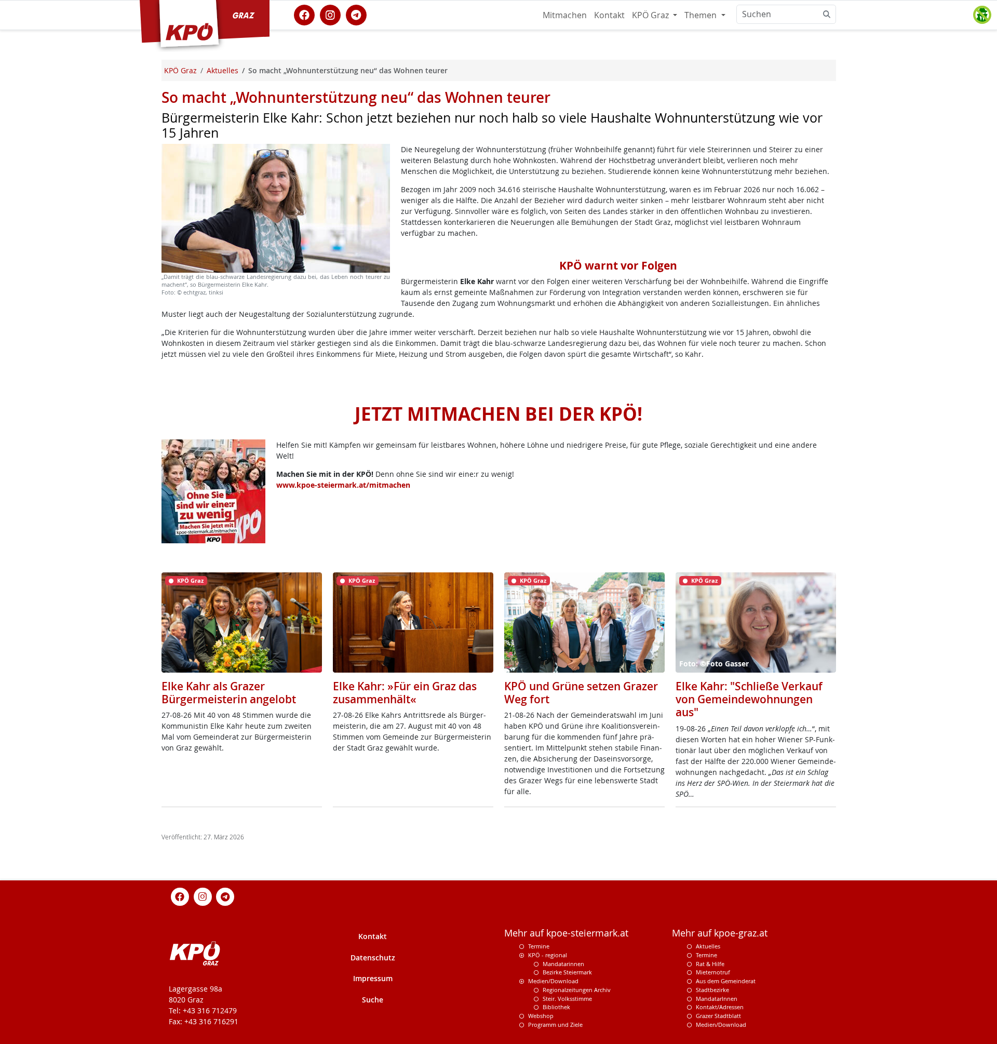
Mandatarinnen (563, 964)
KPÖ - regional (547, 955)
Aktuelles (708, 946)
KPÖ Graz (651, 15)
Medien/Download (553, 981)
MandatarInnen (716, 998)
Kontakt (609, 15)
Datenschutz (373, 957)
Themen (701, 15)
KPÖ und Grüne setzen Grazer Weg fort (581, 692)
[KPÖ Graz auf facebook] (304, 14)
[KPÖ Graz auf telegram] (356, 14)
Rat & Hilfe (710, 964)
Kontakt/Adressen (720, 1007)
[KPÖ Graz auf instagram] (330, 14)
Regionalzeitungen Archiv (577, 990)
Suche (372, 1000)
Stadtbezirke (712, 990)
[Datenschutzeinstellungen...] (982, 15)
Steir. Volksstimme (567, 998)
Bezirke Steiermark (567, 972)
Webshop (541, 1016)
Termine (538, 946)
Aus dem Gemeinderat (726, 981)
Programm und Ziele (555, 1024)
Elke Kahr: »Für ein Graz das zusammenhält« (405, 692)
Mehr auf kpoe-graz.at (719, 933)
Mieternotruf (713, 972)
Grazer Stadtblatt (718, 1016)
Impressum (373, 978)
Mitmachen (565, 15)
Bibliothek (556, 1007)
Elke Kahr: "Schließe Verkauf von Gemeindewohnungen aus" (749, 699)
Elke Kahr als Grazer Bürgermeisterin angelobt (228, 692)
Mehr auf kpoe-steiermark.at (566, 933)
